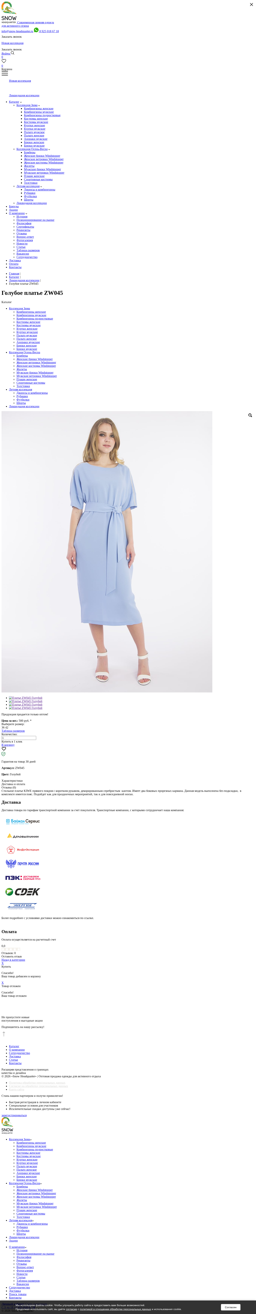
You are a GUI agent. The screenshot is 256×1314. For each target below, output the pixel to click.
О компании (17, 1049)
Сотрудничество (19, 1053)
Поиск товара (17, 1294)
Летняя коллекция (20, 389)
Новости (22, 1274)
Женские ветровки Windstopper (36, 362)
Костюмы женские (28, 322)
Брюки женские (26, 345)
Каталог (14, 1046)
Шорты (21, 403)
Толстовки (23, 386)
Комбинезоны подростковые (34, 318)
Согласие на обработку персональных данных (38, 1086)
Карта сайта (16, 1089)
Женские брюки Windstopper (34, 359)
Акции (13, 1240)
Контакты (15, 1063)
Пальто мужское (26, 335)
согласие (71, 1309)
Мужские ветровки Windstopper (36, 376)
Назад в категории (13, 959)
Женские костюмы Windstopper (36, 365)
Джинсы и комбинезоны (32, 392)
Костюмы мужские (28, 325)
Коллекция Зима (19, 308)
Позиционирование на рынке (35, 1253)
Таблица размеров (13, 730)
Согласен (231, 1307)
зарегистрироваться (14, 1115)
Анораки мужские (28, 342)
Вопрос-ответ (25, 1267)
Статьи (13, 1059)
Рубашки (22, 396)
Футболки (22, 399)
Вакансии (22, 1284)
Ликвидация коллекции (24, 406)
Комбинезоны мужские (31, 315)
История (21, 1250)
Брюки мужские (26, 349)
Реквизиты (23, 1260)
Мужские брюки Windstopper (34, 372)
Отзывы (21, 1263)
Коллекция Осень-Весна (24, 352)
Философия (23, 1257)
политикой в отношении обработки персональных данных (115, 1309)
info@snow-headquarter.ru (17, 31)
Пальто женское (26, 338)
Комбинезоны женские (31, 311)
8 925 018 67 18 (49, 31)
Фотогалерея (24, 1270)
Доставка (15, 1056)
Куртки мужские (27, 332)
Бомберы (22, 355)
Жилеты (21, 369)
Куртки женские (26, 328)
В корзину (8, 744)
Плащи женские (26, 379)
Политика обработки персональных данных (37, 1082)
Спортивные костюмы (30, 382)
